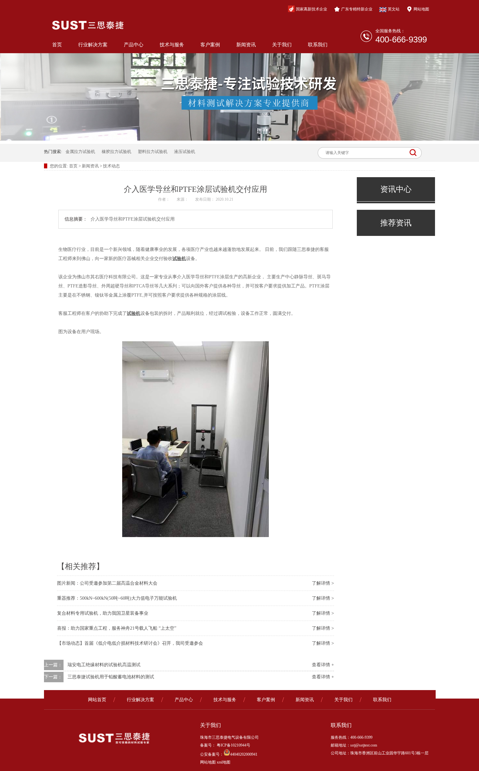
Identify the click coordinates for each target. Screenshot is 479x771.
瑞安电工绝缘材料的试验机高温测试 (103, 664)
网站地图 (421, 9)
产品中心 (133, 44)
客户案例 (210, 44)
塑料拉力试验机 (152, 151)
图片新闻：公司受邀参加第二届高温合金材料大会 (107, 583)
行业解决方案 (93, 44)
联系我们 (317, 44)
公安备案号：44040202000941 (228, 754)
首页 (57, 44)
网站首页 (97, 699)
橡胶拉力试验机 (116, 151)
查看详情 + (323, 664)
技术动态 (111, 165)
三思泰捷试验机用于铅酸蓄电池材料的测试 (110, 676)
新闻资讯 (246, 44)
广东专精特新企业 (356, 9)
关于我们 (282, 44)
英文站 (393, 9)
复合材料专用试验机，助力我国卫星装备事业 (102, 613)
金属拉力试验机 (80, 151)
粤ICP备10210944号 (233, 745)
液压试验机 (184, 151)
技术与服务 (172, 44)
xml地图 (223, 762)
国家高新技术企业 (311, 9)
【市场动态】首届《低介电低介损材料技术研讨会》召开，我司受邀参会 (130, 643)
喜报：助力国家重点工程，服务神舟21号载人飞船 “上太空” (116, 628)
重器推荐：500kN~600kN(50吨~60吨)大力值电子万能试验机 (117, 598)
